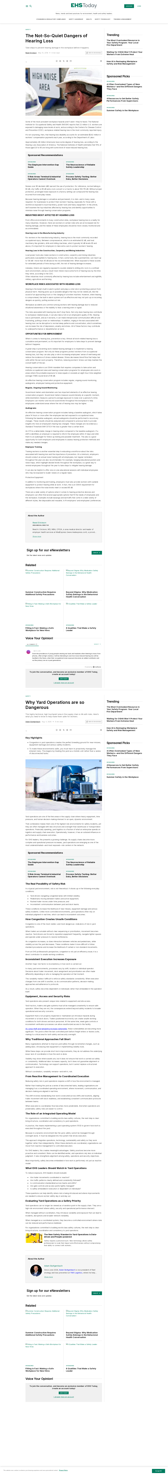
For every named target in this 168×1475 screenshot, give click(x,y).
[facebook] (57, 61)
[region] (63, 655)
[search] (30, 6)
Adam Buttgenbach (32, 722)
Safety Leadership (76, 19)
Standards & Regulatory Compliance (51, 19)
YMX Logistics (76, 1273)
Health (89, 19)
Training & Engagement (123, 19)
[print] (101, 61)
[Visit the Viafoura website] (97, 667)
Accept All (158, 1471)
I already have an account (64, 683)
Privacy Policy (63, 1470)
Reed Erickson (31, 53)
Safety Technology (102, 19)
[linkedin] (60, 61)
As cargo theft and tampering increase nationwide (46, 1029)
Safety (28, 29)
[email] (71, 61)
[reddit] (67, 61)
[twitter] (64, 61)
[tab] (32, 644)
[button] (26, 6)
